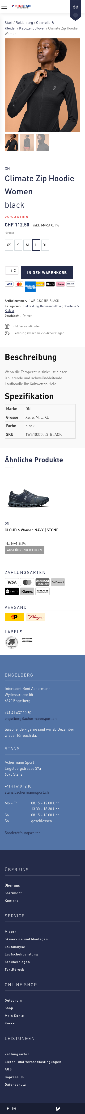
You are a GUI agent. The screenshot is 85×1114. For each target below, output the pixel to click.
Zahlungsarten (17, 1054)
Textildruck (14, 969)
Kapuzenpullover (32, 28)
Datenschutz (15, 1084)
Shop (9, 1008)
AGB (8, 1069)
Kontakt (11, 900)
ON (7, 168)
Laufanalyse (15, 946)
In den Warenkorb (47, 272)
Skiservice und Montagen (26, 939)
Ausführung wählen (24, 550)
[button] (11, 142)
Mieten (11, 931)
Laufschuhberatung (21, 954)
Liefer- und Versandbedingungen (33, 1061)
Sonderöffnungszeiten (23, 832)
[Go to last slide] (8, 514)
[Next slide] (76, 514)
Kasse (10, 1023)
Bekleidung (24, 22)
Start (9, 22)
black (15, 204)
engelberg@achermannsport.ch (31, 718)
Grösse (9, 232)
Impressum (14, 1077)
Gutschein (13, 1000)
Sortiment (13, 893)
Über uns (12, 885)
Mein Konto (14, 1015)
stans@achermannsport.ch (27, 792)
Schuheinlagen (17, 961)
